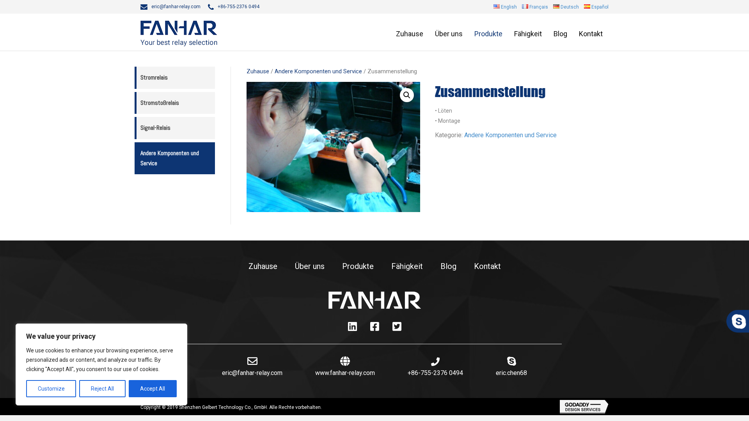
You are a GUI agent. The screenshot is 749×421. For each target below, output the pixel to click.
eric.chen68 (511, 373)
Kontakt (591, 34)
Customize (51, 389)
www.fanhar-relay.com (345, 373)
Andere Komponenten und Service (169, 158)
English (509, 7)
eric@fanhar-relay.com (176, 6)
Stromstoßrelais (159, 103)
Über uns (449, 34)
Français (538, 7)
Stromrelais (154, 77)
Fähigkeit (528, 34)
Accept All (152, 389)
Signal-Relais (155, 128)
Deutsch (570, 7)
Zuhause (409, 34)
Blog (560, 34)
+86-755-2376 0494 (238, 6)
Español (600, 7)
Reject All (102, 389)
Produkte (488, 34)
